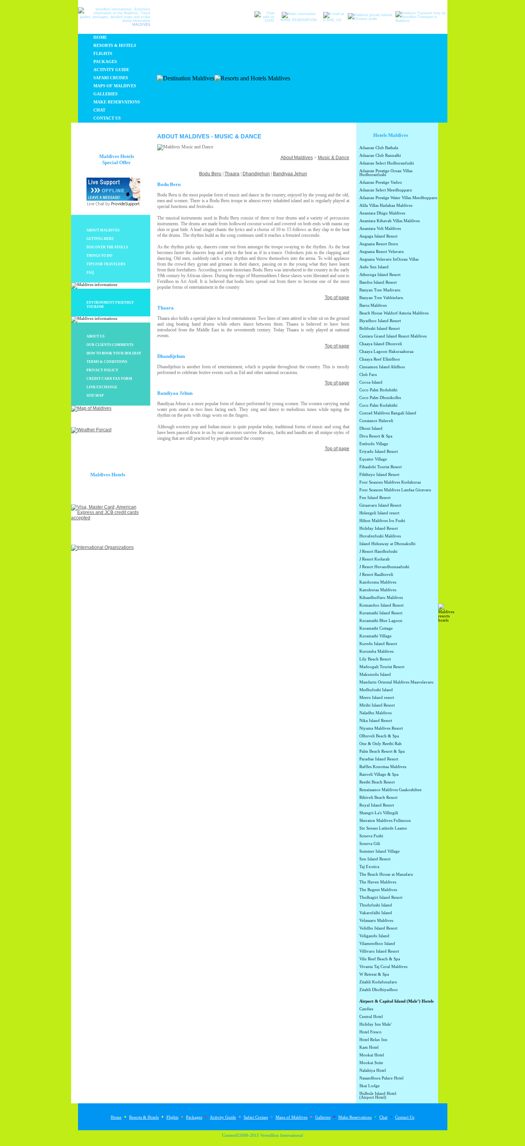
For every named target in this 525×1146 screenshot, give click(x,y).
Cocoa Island (370, 382)
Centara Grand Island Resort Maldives (393, 336)
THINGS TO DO (99, 256)
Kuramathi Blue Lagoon (380, 621)
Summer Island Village (379, 851)
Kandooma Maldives (377, 582)
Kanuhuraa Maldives (377, 590)
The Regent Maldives (378, 890)
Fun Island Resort (374, 498)
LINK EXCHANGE (101, 387)
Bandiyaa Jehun (290, 173)
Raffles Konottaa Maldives (382, 767)
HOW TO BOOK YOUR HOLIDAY (113, 353)
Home (116, 1117)
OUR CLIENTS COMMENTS (109, 345)
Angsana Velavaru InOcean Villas (389, 259)
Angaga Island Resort (378, 236)
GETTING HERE (100, 239)
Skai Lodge (369, 1086)
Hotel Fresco (370, 1032)
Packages (194, 1117)
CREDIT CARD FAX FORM (109, 379)
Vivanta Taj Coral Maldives (383, 967)
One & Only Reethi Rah (380, 744)
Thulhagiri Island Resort (380, 898)
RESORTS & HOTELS (114, 45)
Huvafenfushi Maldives (380, 536)
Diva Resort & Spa (375, 436)
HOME (100, 37)
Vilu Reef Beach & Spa (379, 959)
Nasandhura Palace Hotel (381, 1078)
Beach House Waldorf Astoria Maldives (394, 313)
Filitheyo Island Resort (379, 475)
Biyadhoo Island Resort (380, 321)
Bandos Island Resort (378, 282)
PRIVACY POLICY (102, 370)
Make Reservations (355, 1117)
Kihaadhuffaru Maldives (381, 598)
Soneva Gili (369, 844)
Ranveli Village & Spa (379, 775)
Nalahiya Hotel (372, 1071)
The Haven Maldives (377, 882)
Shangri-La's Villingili (378, 813)
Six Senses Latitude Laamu (383, 828)
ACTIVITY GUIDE (111, 70)
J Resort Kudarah (374, 559)
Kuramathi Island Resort (380, 613)
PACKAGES (105, 62)
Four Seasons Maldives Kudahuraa (390, 482)
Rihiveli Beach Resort (378, 798)
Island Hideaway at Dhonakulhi (387, 544)
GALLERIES (105, 94)
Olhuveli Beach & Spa (379, 736)
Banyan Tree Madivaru (379, 290)
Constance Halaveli (376, 421)
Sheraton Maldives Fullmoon (385, 821)
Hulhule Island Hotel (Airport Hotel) (377, 1095)
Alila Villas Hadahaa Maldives (385, 206)
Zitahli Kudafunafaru (378, 982)
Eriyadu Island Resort (378, 452)
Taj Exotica (369, 867)
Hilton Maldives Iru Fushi (382, 521)
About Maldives (297, 157)
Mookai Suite (371, 1063)
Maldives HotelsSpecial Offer (116, 159)
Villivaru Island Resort (379, 951)
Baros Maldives (373, 306)
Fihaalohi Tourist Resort (380, 467)
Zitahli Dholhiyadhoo (378, 990)
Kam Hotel (369, 1048)
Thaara (231, 173)
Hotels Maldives (390, 135)
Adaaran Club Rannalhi (380, 156)
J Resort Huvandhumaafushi (384, 567)
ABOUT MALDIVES (103, 230)
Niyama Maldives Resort (381, 728)
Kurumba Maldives (376, 652)
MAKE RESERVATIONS (116, 102)
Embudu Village (373, 444)
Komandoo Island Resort (381, 605)
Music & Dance (333, 157)
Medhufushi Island (376, 690)
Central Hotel (371, 1017)
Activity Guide (223, 1117)
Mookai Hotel (371, 1055)
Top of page (337, 297)
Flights (172, 1117)
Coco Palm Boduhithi (378, 390)
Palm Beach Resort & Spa (382, 751)
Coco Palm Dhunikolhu (380, 398)
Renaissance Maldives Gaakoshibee (390, 790)
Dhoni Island (370, 429)
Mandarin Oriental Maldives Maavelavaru (396, 682)
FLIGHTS (102, 54)
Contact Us (404, 1117)
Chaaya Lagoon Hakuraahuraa (386, 352)
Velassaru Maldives (376, 921)
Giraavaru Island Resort (380, 505)
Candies (366, 1009)
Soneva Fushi (371, 836)
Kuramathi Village (375, 636)
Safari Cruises (256, 1117)
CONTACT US (107, 118)
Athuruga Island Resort (379, 275)
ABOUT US (95, 336)
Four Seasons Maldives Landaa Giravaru (395, 490)
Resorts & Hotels (144, 1117)
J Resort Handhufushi (378, 552)
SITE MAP (95, 396)
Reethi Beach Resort (377, 782)
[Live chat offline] (113, 199)
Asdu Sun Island (374, 267)
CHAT (99, 110)
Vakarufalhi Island (375, 913)
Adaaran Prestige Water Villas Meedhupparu (398, 198)
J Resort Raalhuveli (376, 575)
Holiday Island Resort (378, 529)
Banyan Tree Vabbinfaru (381, 298)
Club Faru (368, 375)
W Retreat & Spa (374, 974)
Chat (383, 1117)
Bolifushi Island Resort (379, 329)
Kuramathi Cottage (376, 628)
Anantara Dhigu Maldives (382, 213)
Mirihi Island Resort (377, 705)
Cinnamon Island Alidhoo (382, 367)
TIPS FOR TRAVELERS (105, 264)
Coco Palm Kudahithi (378, 406)
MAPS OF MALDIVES (114, 86)
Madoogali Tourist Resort (381, 667)
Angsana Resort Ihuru (378, 244)
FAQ (90, 272)
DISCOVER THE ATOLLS (107, 247)
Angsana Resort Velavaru (381, 252)
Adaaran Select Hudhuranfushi (386, 163)
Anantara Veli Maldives (380, 229)
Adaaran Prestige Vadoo (380, 183)
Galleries (323, 1117)
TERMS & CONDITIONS (106, 362)
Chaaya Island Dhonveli (380, 344)
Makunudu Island (375, 675)
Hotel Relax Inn (373, 1040)
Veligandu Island (374, 936)
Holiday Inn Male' (375, 1024)
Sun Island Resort (374, 859)
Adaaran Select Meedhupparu (385, 190)
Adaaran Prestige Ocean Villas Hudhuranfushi (385, 173)
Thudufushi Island (375, 905)
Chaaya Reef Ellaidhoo (379, 359)
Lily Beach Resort (375, 659)
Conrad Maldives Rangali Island (387, 413)
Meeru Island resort (376, 698)
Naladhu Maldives (375, 713)
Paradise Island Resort (378, 759)
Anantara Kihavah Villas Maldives (389, 221)
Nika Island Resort (375, 721)
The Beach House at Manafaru (386, 875)
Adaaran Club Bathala (378, 148)
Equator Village (373, 459)
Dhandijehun (256, 173)
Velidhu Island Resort (378, 928)
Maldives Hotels (107, 474)
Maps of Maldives (291, 1117)
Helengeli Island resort (379, 513)
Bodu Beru (210, 173)
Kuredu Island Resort (378, 644)
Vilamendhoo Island (377, 944)
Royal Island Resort (376, 805)
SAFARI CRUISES (110, 78)
